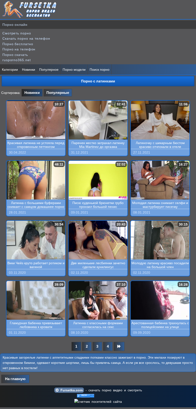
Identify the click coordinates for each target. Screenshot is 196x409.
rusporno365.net (16, 60)
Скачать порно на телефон (26, 38)
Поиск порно (99, 69)
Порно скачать (15, 55)
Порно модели (74, 69)
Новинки (28, 69)
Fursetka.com (71, 390)
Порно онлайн (14, 25)
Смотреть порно (16, 33)
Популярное (49, 69)
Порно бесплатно (17, 44)
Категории (10, 69)
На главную (15, 379)
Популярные (57, 93)
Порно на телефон (18, 49)
